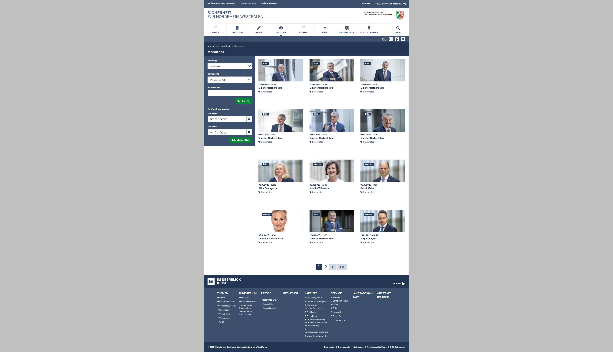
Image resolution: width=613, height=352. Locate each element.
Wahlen (222, 322)
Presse (266, 293)
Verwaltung (224, 314)
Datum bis (212, 126)
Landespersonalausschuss (316, 332)
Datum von (212, 113)
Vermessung (225, 318)
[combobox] (230, 66)
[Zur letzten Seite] (342, 267)
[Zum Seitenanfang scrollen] (606, 346)
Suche (241, 101)
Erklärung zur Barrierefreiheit (221, 3)
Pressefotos (266, 92)
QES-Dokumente (397, 347)
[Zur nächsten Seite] (333, 267)
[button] (390, 4)
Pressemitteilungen (270, 300)
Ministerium (248, 293)
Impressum (329, 347)
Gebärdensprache (269, 3)
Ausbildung (312, 312)
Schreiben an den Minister (339, 302)
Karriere (311, 293)
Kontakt (366, 3)
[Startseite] (383, 15)
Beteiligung (224, 310)
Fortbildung (312, 316)
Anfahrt (336, 308)
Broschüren (338, 316)
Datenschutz (344, 347)
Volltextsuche (214, 87)
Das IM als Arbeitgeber (317, 301)
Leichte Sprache (248, 3)
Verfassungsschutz (227, 306)
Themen (222, 293)
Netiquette (358, 347)
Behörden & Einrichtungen (245, 313)
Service (336, 293)
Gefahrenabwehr (227, 301)
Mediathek (290, 293)
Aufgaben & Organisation (245, 306)
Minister (245, 297)
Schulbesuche (339, 320)
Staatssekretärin (249, 301)
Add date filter (241, 140)
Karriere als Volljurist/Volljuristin (314, 306)
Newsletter (338, 312)
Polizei (222, 297)
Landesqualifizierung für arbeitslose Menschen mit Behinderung (316, 322)
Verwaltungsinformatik (317, 336)
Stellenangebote (314, 297)
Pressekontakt (269, 308)
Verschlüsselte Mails (376, 347)
